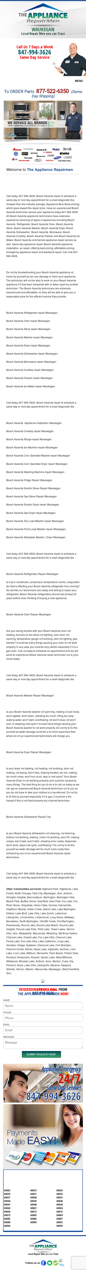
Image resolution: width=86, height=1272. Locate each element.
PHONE (7, 1012)
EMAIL (6, 1024)
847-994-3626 (34, 52)
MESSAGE (8, 1036)
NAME (6, 1000)
